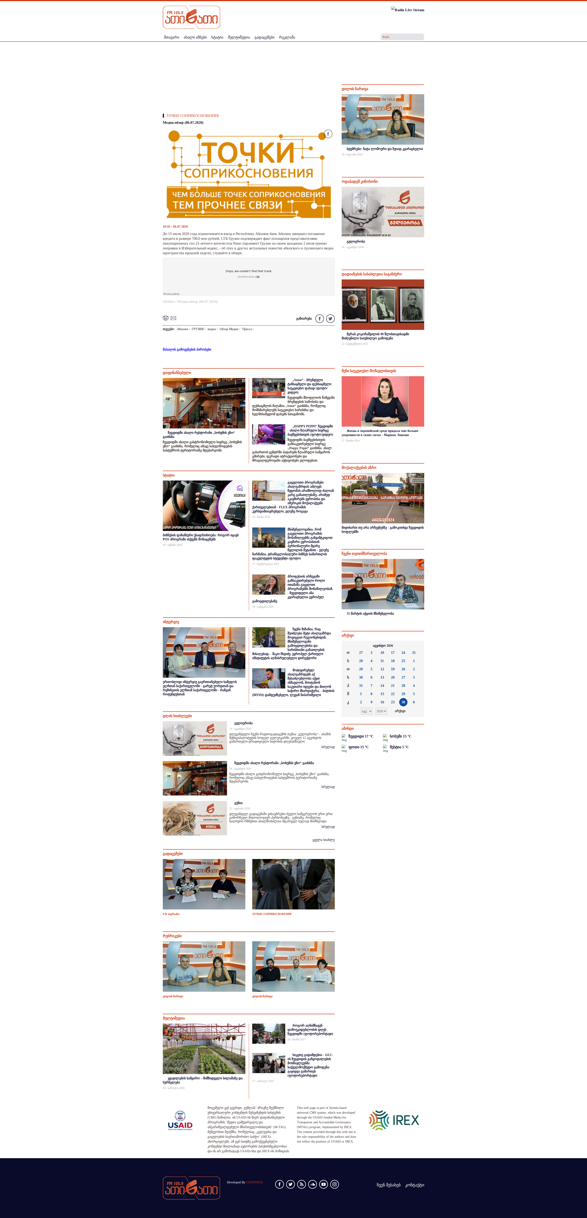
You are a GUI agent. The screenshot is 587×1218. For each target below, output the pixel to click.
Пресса (247, 329)
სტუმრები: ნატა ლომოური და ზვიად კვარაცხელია (385, 149)
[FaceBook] (328, 134)
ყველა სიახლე (324, 840)
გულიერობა (243, 723)
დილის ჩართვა (173, 996)
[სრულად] (423, 160)
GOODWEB (254, 1182)
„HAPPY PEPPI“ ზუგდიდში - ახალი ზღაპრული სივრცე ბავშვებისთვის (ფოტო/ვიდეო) (310, 430)
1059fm (168, 302)
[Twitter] (330, 318)
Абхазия (182, 329)
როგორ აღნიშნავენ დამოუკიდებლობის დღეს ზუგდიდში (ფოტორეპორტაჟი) (310, 1030)
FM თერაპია (171, 914)
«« (348, 645)
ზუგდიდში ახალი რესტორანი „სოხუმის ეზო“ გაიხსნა (274, 763)
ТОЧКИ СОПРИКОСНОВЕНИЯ (192, 116)
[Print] (166, 318)
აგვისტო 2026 (383, 645)
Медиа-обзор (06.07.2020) (197, 302)
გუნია (238, 803)
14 (382, 686)
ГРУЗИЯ (198, 329)
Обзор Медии (229, 329)
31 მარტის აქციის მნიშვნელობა (370, 613)
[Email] (174, 318)
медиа (212, 329)
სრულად (328, 747)
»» (417, 645)
